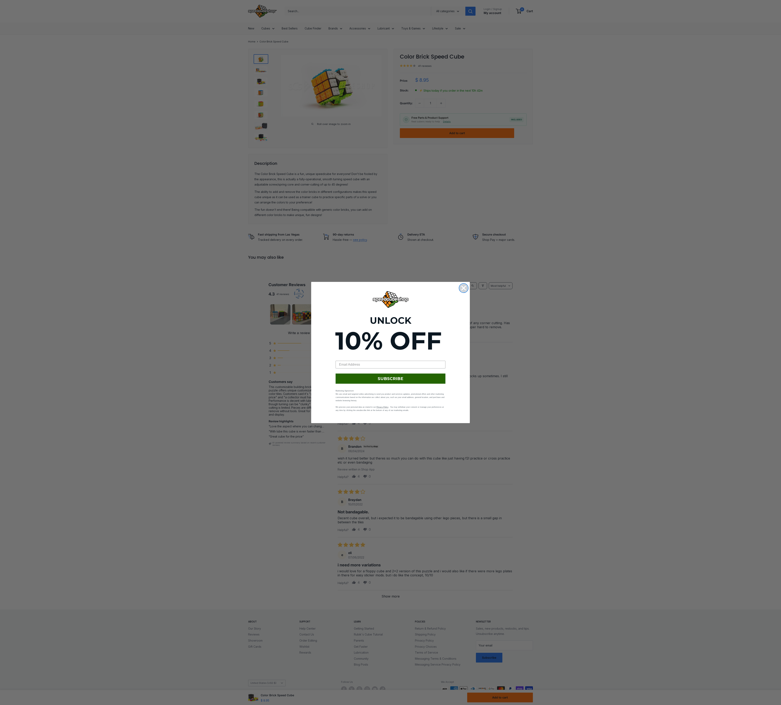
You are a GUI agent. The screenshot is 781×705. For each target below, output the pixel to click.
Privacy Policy (382, 407)
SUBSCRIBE (390, 378)
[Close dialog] (463, 288)
